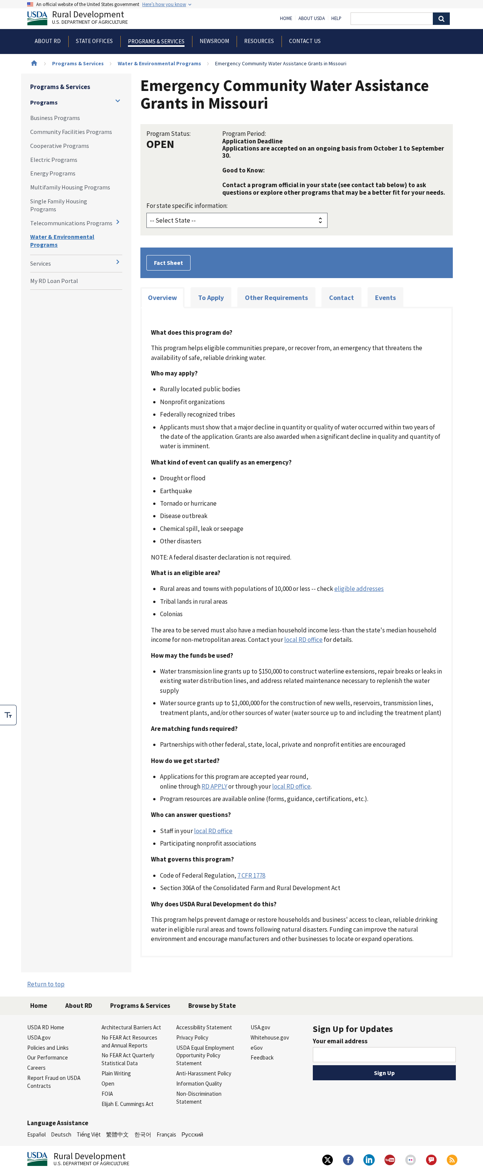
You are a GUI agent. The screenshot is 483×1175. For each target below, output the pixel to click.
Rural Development (90, 18)
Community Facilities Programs (71, 131)
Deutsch (61, 1134)
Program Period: (244, 133)
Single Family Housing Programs (58, 205)
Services (40, 263)
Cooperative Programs (59, 145)
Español (36, 1134)
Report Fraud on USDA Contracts (53, 1081)
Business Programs (55, 117)
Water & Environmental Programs (159, 63)
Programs (44, 102)
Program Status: (168, 133)
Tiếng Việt (89, 1134)
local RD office (303, 639)
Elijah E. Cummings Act (128, 1103)
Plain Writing (116, 1073)
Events (385, 297)
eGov (257, 1047)
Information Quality (199, 1083)
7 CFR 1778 (251, 875)
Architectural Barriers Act (131, 1027)
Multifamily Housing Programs (70, 187)
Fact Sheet (168, 262)
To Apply (211, 297)
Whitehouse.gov (270, 1037)
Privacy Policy (192, 1037)
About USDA (311, 18)
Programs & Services (78, 63)
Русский (192, 1134)
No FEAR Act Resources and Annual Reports (129, 1041)
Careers (36, 1067)
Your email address (340, 1041)
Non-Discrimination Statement (199, 1097)
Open (108, 1083)
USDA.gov (39, 1037)
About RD (78, 1005)
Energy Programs (52, 173)
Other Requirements (276, 297)
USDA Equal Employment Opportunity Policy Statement (205, 1055)
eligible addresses (359, 588)
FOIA (107, 1093)
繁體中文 (117, 1134)
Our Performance (47, 1057)
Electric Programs (53, 159)
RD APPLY (214, 786)
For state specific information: (187, 205)
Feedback (262, 1057)
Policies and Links (48, 1047)
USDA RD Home (45, 1027)
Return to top (46, 984)
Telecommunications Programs (71, 223)
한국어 (142, 1134)
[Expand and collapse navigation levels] (117, 100)
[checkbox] (8, 715)
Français (166, 1134)
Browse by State (212, 1005)
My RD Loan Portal (54, 281)
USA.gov (260, 1027)
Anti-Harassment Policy (203, 1073)
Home (286, 18)
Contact (341, 297)
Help (336, 18)
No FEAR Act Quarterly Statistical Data (128, 1059)
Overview (162, 297)
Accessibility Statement (204, 1027)
